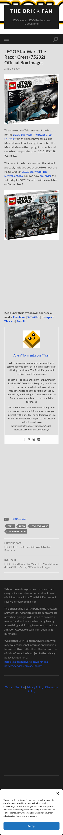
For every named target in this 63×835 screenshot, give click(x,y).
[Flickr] (38, 439)
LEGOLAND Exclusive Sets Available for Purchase (27, 547)
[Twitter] (29, 439)
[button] (57, 793)
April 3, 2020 (12, 68)
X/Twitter (33, 317)
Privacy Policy (34, 687)
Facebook (19, 317)
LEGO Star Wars (19, 519)
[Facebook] (24, 439)
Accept (31, 825)
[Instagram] (34, 439)
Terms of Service (14, 687)
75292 (11, 526)
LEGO (22, 526)
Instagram (48, 317)
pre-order (45, 175)
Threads (9, 321)
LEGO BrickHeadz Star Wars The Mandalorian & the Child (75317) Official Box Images (31, 564)
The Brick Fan (31, 11)
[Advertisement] (31, 276)
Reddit (21, 321)
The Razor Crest (17, 531)
